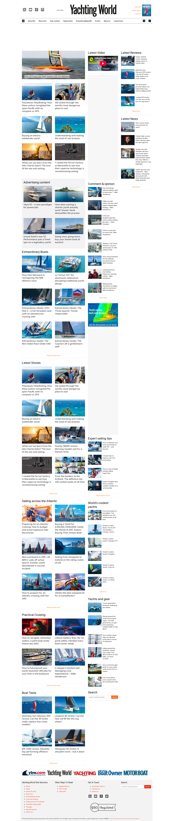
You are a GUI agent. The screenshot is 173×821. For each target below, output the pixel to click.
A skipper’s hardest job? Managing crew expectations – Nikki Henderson (67, 672)
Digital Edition (136, 10)
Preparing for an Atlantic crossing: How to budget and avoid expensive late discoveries (35, 528)
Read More (103, 298)
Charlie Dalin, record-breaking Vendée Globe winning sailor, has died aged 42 (143, 139)
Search (114, 697)
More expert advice (103, 495)
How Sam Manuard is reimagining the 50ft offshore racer (33, 278)
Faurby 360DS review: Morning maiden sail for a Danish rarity (68, 449)
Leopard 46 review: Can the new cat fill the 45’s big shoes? (69, 718)
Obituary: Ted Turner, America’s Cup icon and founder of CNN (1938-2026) (110, 246)
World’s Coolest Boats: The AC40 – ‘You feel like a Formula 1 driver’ (109, 529)
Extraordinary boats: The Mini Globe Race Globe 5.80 (36, 342)
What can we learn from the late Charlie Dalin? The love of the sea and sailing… (36, 165)
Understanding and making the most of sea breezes (69, 137)
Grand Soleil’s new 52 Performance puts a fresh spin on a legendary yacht (37, 239)
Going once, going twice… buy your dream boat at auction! (68, 239)
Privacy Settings (134, 818)
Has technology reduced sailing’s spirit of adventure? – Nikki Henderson (110, 191)
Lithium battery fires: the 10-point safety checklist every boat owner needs (70, 640)
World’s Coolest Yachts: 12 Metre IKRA (109, 580)
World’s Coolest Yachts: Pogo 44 (108, 566)
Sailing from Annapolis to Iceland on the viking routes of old (69, 560)
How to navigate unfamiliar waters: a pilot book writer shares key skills (36, 640)
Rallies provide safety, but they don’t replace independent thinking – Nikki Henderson (110, 205)
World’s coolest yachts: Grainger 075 (110, 540)
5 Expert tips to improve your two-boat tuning (109, 458)
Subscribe (138, 7)
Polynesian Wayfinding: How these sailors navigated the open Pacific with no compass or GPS (37, 107)
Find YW (138, 14)
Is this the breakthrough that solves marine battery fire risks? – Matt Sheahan (110, 220)
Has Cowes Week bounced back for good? (142, 125)
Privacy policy (125, 818)
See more (103, 592)
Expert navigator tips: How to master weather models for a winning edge (110, 485)
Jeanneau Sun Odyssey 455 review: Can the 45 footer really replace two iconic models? (36, 720)
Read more (53, 493)
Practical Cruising (33, 615)
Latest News (129, 119)
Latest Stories (31, 363)
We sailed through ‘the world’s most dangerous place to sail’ (67, 105)
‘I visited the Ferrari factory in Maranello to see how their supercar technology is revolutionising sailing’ (69, 167)
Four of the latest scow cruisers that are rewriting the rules (110, 680)
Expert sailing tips (100, 438)
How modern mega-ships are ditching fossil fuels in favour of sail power (110, 638)
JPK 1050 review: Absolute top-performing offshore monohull (35, 751)
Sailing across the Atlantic (39, 501)
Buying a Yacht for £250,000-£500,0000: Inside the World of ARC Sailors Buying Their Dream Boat (69, 528)
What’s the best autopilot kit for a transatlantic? (69, 594)
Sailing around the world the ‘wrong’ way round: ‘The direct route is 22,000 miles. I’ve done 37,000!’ (110, 653)
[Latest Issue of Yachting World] (146, 10)
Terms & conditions (114, 818)
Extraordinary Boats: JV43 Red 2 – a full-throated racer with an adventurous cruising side (37, 312)
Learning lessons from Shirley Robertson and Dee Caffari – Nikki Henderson (110, 274)
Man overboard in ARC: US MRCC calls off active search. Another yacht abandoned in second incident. (36, 563)
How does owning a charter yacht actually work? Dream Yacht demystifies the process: (67, 209)
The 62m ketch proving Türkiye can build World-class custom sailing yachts (143, 88)
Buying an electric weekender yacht (31, 137)
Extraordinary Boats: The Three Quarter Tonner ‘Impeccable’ (68, 311)
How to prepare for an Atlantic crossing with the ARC (35, 595)
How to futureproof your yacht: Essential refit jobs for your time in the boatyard (36, 671)
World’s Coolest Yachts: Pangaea (109, 553)
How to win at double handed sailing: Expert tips (110, 471)
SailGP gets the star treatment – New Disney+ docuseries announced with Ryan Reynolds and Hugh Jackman (143, 175)
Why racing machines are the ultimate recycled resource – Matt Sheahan (110, 260)
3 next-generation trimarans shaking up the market (110, 605)
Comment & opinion (101, 184)
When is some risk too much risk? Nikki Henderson (110, 232)
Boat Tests (29, 693)
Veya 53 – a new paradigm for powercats (38, 206)
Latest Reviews (131, 52)
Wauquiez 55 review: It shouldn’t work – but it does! (69, 750)
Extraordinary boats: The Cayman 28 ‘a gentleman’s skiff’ (68, 343)
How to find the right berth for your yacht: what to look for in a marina (110, 668)
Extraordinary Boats (35, 252)
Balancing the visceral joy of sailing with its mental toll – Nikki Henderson (110, 287)
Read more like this (53, 355)
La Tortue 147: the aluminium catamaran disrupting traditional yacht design (69, 279)
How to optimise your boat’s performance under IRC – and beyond (110, 446)
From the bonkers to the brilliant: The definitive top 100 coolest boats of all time (70, 479)
